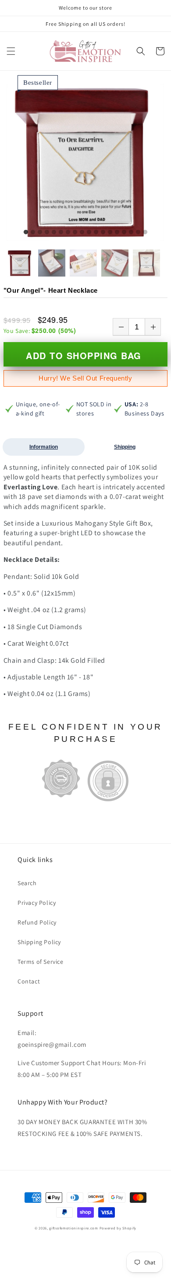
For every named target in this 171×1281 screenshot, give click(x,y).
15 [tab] (124, 232)
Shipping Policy (39, 942)
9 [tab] (82, 232)
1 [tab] (25, 232)
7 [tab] (67, 232)
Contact (29, 981)
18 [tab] (145, 232)
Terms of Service (41, 962)
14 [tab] (117, 232)
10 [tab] (89, 232)
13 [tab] (110, 232)
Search (27, 883)
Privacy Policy (37, 903)
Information (43, 447)
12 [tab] (103, 232)
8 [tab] (74, 232)
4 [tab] (46, 232)
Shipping (124, 447)
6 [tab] (60, 232)
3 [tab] (39, 232)
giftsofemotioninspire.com (73, 1228)
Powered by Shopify (118, 1228)
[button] (11, 51)
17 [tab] (138, 232)
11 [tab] (96, 232)
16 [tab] (131, 232)
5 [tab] (53, 232)
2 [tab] (32, 232)
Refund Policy (37, 922)
